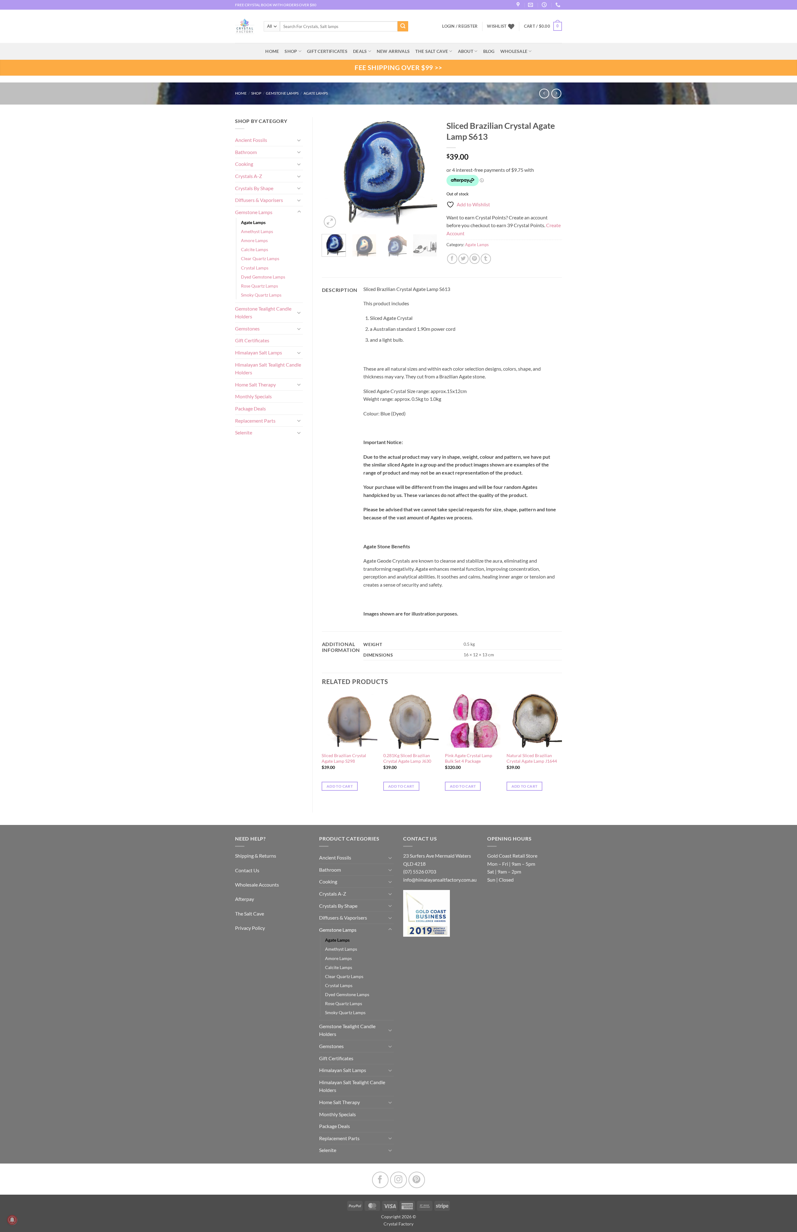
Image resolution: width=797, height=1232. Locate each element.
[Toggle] (299, 140)
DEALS (360, 51)
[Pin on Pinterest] (474, 259)
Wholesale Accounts (257, 885)
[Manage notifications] (12, 1220)
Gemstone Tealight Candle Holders (263, 313)
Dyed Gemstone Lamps (263, 276)
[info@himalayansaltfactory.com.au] (531, 4)
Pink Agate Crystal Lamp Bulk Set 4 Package (468, 758)
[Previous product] (556, 93)
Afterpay (244, 899)
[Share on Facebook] (452, 259)
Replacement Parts (255, 421)
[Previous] (331, 173)
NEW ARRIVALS (393, 51)
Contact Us (247, 870)
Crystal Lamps (254, 267)
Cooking (244, 164)
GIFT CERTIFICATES (327, 51)
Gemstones (247, 328)
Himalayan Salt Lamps (258, 352)
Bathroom (246, 152)
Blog (489, 51)
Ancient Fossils (251, 140)
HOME (272, 51)
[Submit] (403, 26)
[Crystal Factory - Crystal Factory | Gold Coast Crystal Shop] (244, 26)
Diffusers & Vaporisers (259, 200)
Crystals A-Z (248, 176)
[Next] (427, 173)
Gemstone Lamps (282, 93)
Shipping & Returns (255, 856)
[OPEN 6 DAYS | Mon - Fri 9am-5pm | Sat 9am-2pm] (545, 4)
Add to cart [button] (340, 786)
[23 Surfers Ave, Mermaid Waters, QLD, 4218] (518, 4)
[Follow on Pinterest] (416, 1180)
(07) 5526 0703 (419, 871)
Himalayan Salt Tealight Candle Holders (268, 369)
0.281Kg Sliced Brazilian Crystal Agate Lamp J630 (407, 758)
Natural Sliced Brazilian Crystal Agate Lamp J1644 (532, 758)
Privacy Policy (250, 928)
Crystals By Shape (254, 188)
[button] (543, 26)
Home (241, 93)
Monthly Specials (253, 396)
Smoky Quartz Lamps (261, 294)
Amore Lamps (254, 240)
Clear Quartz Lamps (260, 258)
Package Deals (250, 408)
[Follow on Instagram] (398, 1180)
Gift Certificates (252, 340)
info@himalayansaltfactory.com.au (440, 880)
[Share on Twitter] (463, 259)
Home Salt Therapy (255, 384)
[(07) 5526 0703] (558, 4)
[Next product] (544, 93)
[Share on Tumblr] (486, 259)
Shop (291, 51)
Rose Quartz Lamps (259, 285)
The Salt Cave (249, 913)
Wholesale (514, 51)
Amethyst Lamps (257, 231)
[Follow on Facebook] (380, 1180)
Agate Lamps (316, 93)
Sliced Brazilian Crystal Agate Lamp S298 (344, 758)
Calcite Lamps (254, 249)
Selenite (243, 432)
